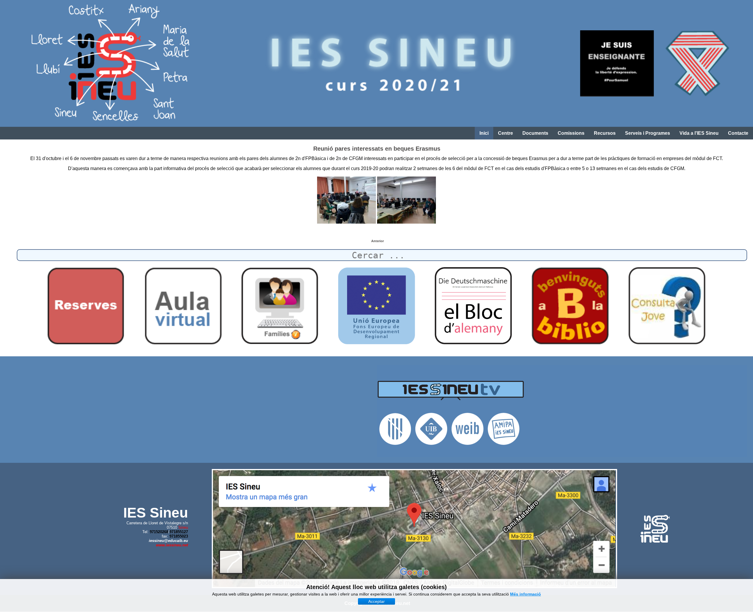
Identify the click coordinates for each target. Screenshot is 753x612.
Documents (535, 133)
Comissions (571, 133)
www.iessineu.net (172, 545)
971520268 (159, 532)
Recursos (605, 133)
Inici (484, 133)
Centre (505, 133)
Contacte (738, 133)
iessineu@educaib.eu (168, 540)
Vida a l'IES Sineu (699, 133)
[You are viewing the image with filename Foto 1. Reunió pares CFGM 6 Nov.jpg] (346, 200)
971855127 (178, 532)
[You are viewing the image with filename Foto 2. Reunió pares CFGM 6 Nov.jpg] (406, 200)
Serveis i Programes (647, 133)
